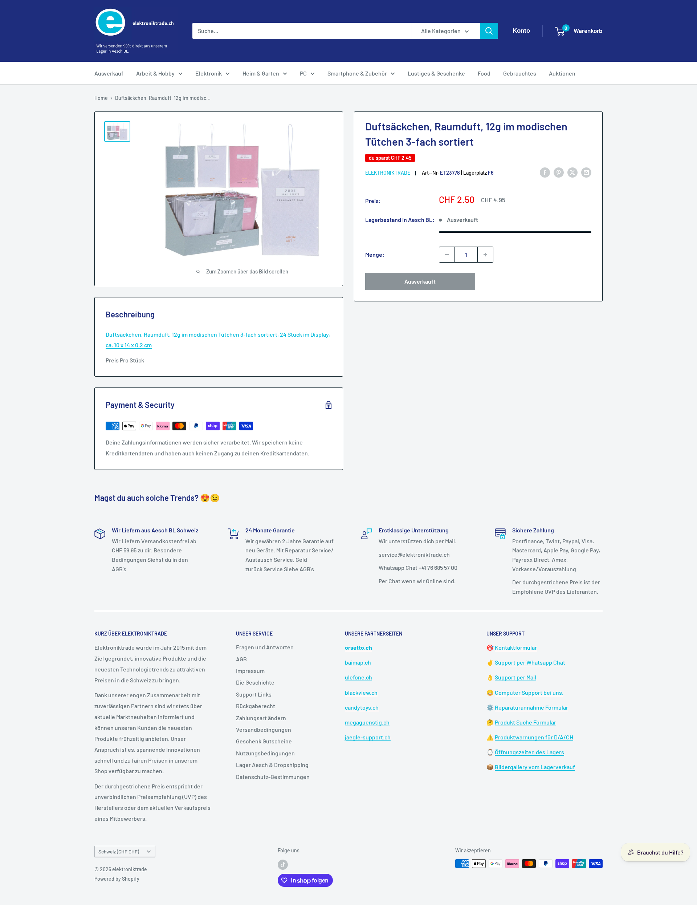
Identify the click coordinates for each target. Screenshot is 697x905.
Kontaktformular (516, 647)
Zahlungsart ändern (261, 717)
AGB (241, 659)
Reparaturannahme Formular (531, 707)
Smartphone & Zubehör (357, 73)
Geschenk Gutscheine (264, 741)
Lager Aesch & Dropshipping (272, 764)
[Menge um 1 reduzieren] (447, 254)
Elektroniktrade (387, 173)
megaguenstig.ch (367, 722)
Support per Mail (515, 677)
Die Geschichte (255, 682)
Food (484, 73)
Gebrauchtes (519, 73)
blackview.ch (361, 692)
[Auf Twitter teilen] (572, 172)
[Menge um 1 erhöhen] (485, 254)
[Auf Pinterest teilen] (559, 172)
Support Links (254, 694)
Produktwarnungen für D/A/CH (534, 737)
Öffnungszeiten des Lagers (529, 751)
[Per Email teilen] (586, 172)
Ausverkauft (420, 281)
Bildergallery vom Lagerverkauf (535, 766)
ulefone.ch (358, 677)
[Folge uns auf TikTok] (283, 864)
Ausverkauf (108, 73)
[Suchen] (489, 31)
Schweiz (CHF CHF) (118, 851)
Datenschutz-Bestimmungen (273, 776)
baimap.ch (358, 662)
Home (101, 98)
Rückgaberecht (255, 705)
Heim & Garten (260, 73)
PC (303, 73)
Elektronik (208, 73)
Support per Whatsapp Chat (530, 662)
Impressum (250, 670)
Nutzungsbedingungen (265, 753)
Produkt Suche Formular (525, 722)
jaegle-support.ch (368, 737)
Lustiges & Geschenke (436, 73)
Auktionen (562, 73)
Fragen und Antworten (265, 647)
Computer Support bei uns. (529, 692)
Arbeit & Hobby (155, 73)
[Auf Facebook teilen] (545, 172)
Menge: (374, 254)
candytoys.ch (362, 707)
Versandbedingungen (263, 729)
